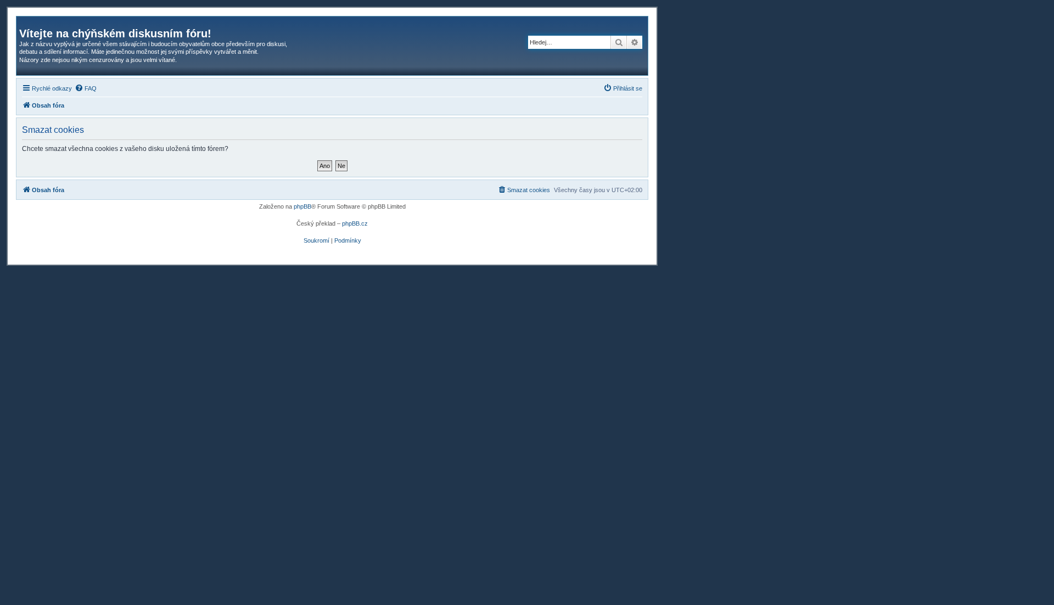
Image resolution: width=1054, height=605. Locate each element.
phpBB (302, 206)
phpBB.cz (355, 223)
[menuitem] (86, 88)
